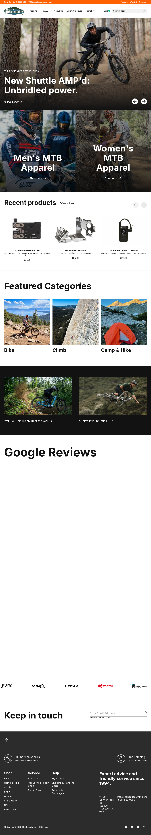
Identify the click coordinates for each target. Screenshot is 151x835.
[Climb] (75, 322)
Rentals (89, 11)
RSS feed (43, 827)
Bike (9, 350)
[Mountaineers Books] (71, 686)
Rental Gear (34, 790)
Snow (7, 791)
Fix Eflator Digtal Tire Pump (123, 250)
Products (33, 11)
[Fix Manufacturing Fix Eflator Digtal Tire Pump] (124, 230)
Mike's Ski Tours (74, 11)
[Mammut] (37, 686)
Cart (108, 11)
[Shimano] (139, 686)
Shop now (35, 178)
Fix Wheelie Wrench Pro (27, 250)
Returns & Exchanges (58, 792)
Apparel (8, 796)
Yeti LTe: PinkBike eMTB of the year (26, 421)
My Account (58, 778)
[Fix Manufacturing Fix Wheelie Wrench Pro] (27, 230)
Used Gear (10, 809)
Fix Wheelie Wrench (75, 250)
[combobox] (129, 11)
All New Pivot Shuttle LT (94, 421)
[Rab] (105, 686)
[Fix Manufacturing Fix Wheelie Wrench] (75, 230)
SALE (45, 11)
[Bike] (27, 322)
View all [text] (67, 204)
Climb (59, 350)
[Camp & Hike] (124, 322)
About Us (58, 11)
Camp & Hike (116, 350)
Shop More (10, 800)
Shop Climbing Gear (16, 102)
